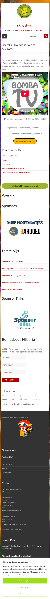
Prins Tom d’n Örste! (10, 156)
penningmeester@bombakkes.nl (14, 524)
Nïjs (44, 119)
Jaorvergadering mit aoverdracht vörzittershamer (22, 268)
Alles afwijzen (25, 594)
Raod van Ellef (7, 457)
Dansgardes (6, 472)
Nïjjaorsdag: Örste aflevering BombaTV (22, 127)
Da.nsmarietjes (7, 465)
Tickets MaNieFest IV (25, 141)
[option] (25, 229)
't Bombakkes (24, 26)
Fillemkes (6, 164)
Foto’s (4, 160)
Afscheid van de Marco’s (12, 289)
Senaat (4, 468)
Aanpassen (25, 587)
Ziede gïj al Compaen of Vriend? (25, 186)
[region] (25, 578)
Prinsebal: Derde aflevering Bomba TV (28, 133)
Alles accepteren (25, 581)
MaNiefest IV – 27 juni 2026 (13, 275)
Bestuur (5, 461)
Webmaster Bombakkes (14, 119)
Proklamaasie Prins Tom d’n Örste (16, 172)
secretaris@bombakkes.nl (11, 510)
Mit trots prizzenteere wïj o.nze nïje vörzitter (20, 282)
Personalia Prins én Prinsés (13, 168)
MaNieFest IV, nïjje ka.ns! (12, 261)
